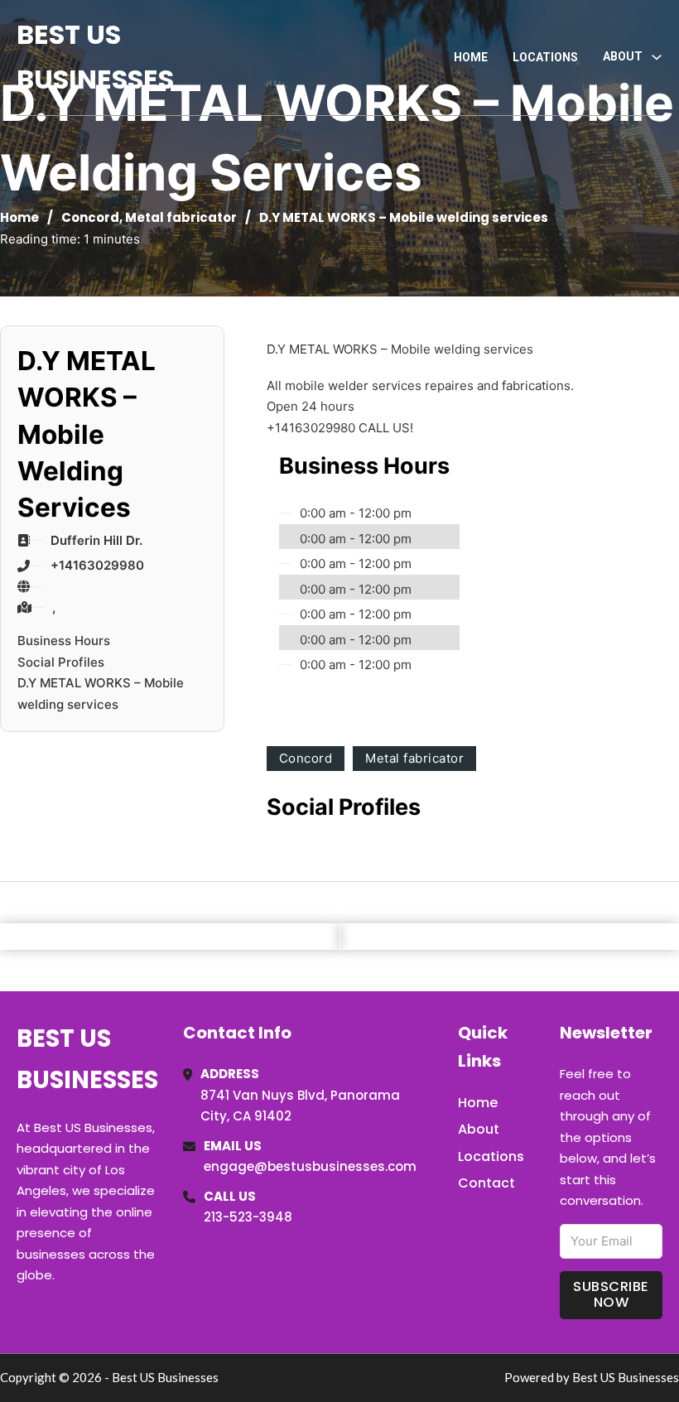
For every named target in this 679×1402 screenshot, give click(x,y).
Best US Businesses (95, 57)
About (478, 1129)
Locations (545, 57)
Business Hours (63, 640)
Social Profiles (60, 662)
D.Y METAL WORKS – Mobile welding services (100, 693)
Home (471, 57)
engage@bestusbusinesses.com (310, 1166)
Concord (90, 217)
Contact (486, 1182)
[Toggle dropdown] (656, 57)
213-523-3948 (248, 1217)
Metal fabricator (181, 217)
